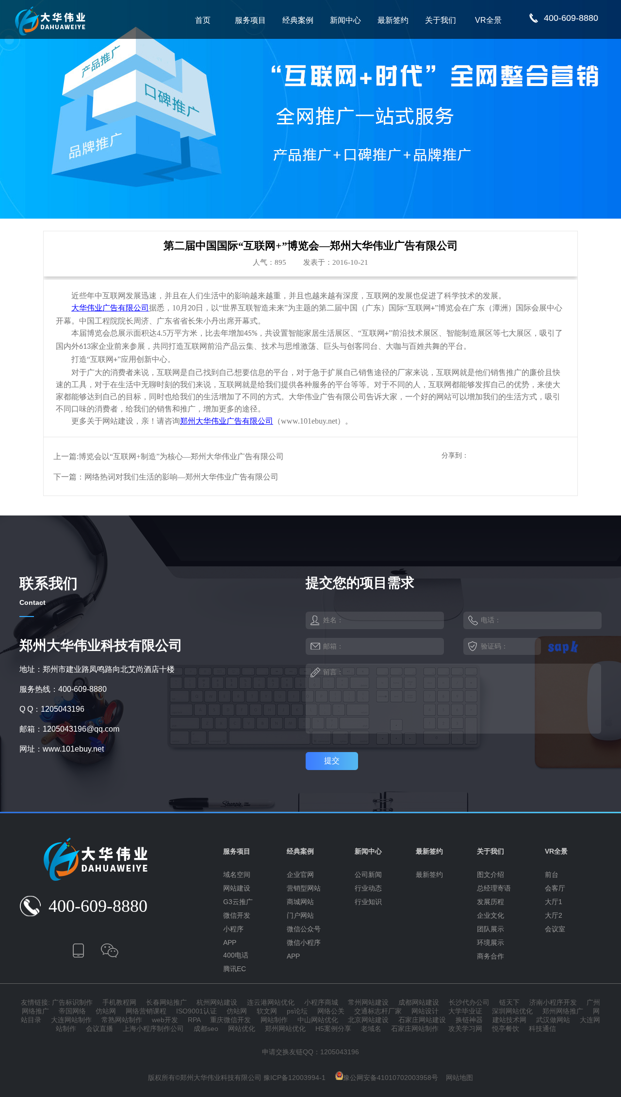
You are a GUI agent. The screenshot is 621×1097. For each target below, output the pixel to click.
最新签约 (393, 20)
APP (229, 942)
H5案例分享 (333, 1028)
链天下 (509, 1002)
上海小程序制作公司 (153, 1028)
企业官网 (300, 874)
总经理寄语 (494, 888)
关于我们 (440, 20)
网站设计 (425, 1011)
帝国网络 (72, 1011)
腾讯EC (234, 969)
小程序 (233, 929)
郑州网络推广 (562, 1011)
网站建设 (236, 888)
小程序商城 (321, 1002)
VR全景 (488, 20)
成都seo (206, 1028)
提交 (332, 760)
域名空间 (236, 874)
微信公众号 (304, 929)
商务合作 (490, 956)
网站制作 (274, 1020)
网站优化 (241, 1028)
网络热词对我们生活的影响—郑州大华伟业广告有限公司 (181, 477)
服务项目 (250, 20)
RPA (194, 1020)
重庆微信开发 (230, 1020)
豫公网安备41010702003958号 (390, 1077)
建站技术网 (509, 1020)
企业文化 (490, 915)
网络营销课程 (146, 1011)
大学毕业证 (465, 1011)
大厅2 (553, 915)
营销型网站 (304, 888)
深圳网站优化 (512, 1011)
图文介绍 (490, 874)
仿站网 (106, 1011)
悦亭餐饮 (505, 1028)
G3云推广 (238, 902)
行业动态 (368, 888)
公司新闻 (368, 874)
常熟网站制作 (121, 1020)
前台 (551, 874)
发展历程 (490, 902)
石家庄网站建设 (422, 1020)
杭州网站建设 (216, 1002)
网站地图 (459, 1077)
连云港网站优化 (270, 1002)
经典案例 (297, 20)
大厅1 (553, 902)
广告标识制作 (72, 1002)
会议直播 (99, 1028)
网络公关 (330, 1011)
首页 (203, 20)
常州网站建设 (368, 1002)
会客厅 (555, 888)
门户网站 (300, 915)
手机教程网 (119, 1002)
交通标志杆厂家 (378, 1011)
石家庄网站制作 (415, 1028)
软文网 (267, 1011)
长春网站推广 (166, 1002)
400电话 (235, 955)
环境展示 (490, 942)
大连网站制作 (71, 1020)
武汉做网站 (553, 1020)
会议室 (555, 929)
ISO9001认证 (196, 1011)
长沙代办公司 (469, 1002)
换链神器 (469, 1020)
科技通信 (542, 1028)
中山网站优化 (317, 1020)
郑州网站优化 (285, 1028)
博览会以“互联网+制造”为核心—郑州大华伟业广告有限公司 (181, 456)
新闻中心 (345, 20)
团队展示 (490, 929)
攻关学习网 (465, 1028)
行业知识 (368, 902)
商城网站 (300, 902)
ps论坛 (297, 1011)
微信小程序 (304, 942)
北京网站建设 (368, 1020)
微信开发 (236, 915)
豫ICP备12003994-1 (294, 1077)
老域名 (371, 1028)
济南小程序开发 (553, 1002)
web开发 (165, 1020)
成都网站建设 (418, 1002)
